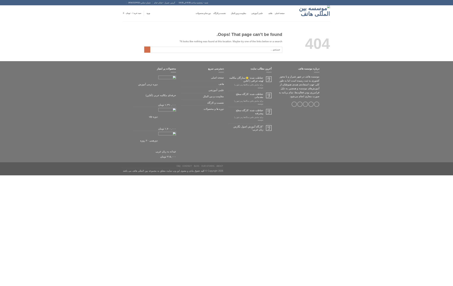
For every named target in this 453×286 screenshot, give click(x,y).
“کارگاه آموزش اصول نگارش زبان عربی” (248, 128)
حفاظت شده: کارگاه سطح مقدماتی (249, 95)
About (219, 166)
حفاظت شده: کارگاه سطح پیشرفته (249, 112)
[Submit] (147, 49)
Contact (187, 166)
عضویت (433, 280)
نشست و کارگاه (219, 13)
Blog (196, 166)
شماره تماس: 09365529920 (139, 2)
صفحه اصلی (280, 13)
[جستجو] (288, 13)
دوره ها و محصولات (203, 13)
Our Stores (207, 166)
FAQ (178, 166)
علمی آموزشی (257, 13)
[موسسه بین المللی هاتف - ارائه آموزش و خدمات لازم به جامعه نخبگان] (312, 13)
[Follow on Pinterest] (294, 104)
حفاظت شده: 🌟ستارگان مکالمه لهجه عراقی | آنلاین (246, 79)
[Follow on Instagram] (311, 104)
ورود (426, 280)
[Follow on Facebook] (316, 104)
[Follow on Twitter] (305, 104)
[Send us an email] (121, 4)
